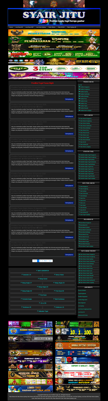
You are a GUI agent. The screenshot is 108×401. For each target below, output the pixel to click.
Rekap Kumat (43, 279)
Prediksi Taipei (83, 105)
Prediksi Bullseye (84, 96)
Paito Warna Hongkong (86, 121)
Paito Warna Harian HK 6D (86, 277)
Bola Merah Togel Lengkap (86, 246)
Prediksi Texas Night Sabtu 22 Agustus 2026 (28, 139)
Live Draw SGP (29, 27)
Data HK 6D (83, 210)
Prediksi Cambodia (84, 94)
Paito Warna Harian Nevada (86, 275)
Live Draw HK (19, 27)
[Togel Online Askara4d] (30, 353)
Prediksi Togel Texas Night (42, 83)
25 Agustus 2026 (17, 89)
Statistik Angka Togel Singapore (88, 155)
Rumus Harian (59, 275)
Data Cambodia (84, 193)
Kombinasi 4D (27, 307)
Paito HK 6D (61, 27)
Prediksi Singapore (84, 87)
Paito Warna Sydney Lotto (70, 398)
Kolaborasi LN (59, 307)
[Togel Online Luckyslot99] (77, 331)
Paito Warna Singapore (85, 118)
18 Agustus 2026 (17, 193)
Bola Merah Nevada (85, 243)
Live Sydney (81, 306)
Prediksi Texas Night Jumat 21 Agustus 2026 (28, 156)
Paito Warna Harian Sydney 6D (87, 280)
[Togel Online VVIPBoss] (54, 32)
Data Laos (82, 202)
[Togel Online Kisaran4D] (54, 54)
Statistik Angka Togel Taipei (87, 173)
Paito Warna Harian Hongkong (87, 256)
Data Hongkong (84, 188)
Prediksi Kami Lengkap (85, 110)
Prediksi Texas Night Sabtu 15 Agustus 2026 (28, 243)
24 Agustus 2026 (17, 106)
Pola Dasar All (59, 291)
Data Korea (83, 200)
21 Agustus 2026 (17, 141)
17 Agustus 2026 (17, 210)
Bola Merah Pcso (84, 234)
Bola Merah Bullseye (85, 232)
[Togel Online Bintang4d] (30, 360)
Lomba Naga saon (82, 299)
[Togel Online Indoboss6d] (77, 324)
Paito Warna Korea (84, 132)
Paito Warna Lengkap (85, 146)
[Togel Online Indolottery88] (77, 360)
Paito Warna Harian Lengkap (87, 282)
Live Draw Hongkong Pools (84, 309)
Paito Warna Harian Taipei (86, 273)
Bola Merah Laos (84, 239)
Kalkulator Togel (43, 311)
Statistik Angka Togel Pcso (86, 166)
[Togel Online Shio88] (77, 381)
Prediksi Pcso (83, 98)
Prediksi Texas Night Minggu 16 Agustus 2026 (29, 226)
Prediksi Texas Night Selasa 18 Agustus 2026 (28, 208)
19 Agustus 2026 (17, 176)
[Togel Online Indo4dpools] (30, 389)
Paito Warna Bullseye (85, 128)
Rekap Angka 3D (60, 283)
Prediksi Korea (83, 101)
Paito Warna (52, 27)
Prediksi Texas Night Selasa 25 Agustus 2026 (28, 105)
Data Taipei (83, 205)
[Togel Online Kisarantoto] (54, 61)
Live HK (80, 85)
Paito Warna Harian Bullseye (87, 263)
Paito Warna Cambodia (85, 125)
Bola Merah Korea (84, 236)
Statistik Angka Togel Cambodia (88, 162)
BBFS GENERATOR (43, 271)
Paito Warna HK (13, 396)
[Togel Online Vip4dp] (77, 338)
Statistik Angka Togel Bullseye (87, 164)
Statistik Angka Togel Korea (87, 169)
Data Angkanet (81, 302)
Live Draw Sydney (41, 27)
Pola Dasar (43, 295)
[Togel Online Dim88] (54, 40)
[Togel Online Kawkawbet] (30, 338)
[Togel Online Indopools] (77, 374)
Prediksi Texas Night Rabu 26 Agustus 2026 (28, 87)
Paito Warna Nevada (85, 139)
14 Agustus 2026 (17, 245)
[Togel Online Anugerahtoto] (77, 353)
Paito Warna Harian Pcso (86, 266)
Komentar (40, 89)
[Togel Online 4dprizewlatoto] (30, 374)
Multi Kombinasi (59, 299)
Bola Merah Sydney (85, 227)
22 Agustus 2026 (17, 124)
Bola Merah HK (83, 225)
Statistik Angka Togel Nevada (87, 176)
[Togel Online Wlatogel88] (30, 367)
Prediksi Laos (83, 103)
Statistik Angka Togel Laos (86, 171)
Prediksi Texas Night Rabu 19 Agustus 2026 (28, 191)
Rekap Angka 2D (43, 287)
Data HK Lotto (49, 398)
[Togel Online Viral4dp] (54, 76)
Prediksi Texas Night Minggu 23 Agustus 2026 (29, 122)
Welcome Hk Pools (82, 315)
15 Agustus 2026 (17, 227)
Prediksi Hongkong (85, 89)
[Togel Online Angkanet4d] (77, 367)
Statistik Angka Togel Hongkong (88, 157)
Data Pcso (82, 198)
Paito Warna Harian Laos (86, 270)
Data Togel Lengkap (85, 214)
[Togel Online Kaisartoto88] (30, 381)
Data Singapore (84, 186)
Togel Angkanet (82, 293)
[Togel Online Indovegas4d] (77, 389)
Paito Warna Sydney (85, 123)
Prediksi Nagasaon (82, 296)
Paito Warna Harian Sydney (86, 259)
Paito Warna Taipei (84, 137)
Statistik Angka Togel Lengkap (87, 178)
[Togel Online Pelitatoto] (54, 68)
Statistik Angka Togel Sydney (87, 159)
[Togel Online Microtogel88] (30, 324)
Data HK (38, 396)
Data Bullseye (83, 195)
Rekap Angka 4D (27, 291)
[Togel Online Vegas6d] (30, 346)
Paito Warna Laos (84, 135)
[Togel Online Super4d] (54, 47)
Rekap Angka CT (27, 283)
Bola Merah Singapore (85, 222)
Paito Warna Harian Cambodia (87, 261)
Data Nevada (83, 207)
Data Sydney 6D (84, 212)
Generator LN (27, 275)
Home (11, 27)
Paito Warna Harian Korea (86, 268)
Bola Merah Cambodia (85, 229)
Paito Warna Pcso (84, 130)
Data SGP (42, 396)
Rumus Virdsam (82, 290)
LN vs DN (43, 303)
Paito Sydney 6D (71, 27)
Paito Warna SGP (31, 396)
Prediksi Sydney (84, 91)
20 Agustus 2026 (17, 158)
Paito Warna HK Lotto (40, 398)
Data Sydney (83, 191)
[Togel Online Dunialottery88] (77, 346)
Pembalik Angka (27, 299)
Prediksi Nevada (84, 108)
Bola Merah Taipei (84, 241)
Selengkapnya (69, 99)
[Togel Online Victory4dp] (30, 331)
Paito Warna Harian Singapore (87, 254)
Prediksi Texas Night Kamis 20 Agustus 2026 (28, 174)
